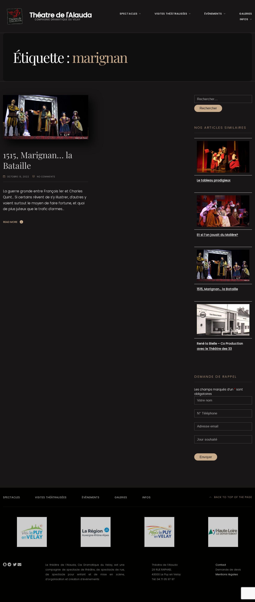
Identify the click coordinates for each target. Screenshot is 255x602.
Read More (10, 222)
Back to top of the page (232, 497)
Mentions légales (227, 574)
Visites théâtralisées (171, 13)
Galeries (245, 13)
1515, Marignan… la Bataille (37, 160)
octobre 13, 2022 (18, 176)
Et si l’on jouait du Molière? (217, 235)
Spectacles (128, 13)
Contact (221, 564)
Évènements (213, 13)
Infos (244, 19)
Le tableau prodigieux (213, 180)
